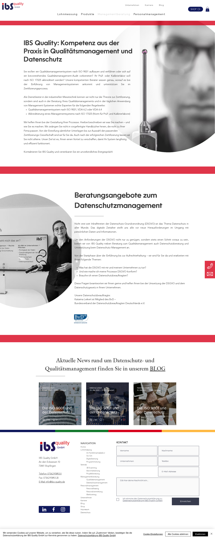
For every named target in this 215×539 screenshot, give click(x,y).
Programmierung (93, 462)
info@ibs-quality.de (55, 482)
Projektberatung (93, 474)
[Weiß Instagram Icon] (63, 509)
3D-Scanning (91, 468)
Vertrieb (84, 465)
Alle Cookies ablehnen (178, 534)
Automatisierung (93, 471)
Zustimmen (200, 534)
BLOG (157, 368)
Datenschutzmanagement (96, 483)
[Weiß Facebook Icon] (53, 509)
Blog (83, 503)
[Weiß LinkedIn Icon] (44, 509)
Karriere (84, 501)
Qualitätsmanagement (95, 480)
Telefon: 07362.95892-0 (50, 474)
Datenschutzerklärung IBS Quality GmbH (97, 535)
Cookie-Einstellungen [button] (153, 534)
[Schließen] (211, 534)
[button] (69, 14)
